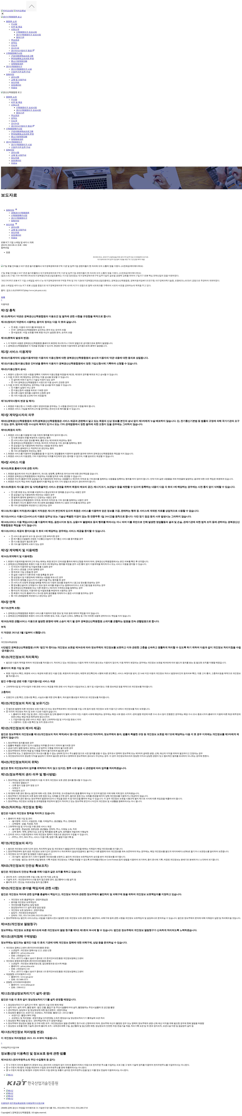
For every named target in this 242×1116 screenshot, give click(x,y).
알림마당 (10, 74)
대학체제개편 (17, 64)
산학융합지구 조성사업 (26, 32)
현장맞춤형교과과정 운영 (22, 58)
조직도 (14, 43)
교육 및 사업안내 (18, 80)
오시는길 (15, 48)
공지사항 (15, 77)
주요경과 (15, 40)
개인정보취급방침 (18, 1103)
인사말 (14, 24)
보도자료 (15, 82)
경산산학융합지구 (14, 66)
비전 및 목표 (16, 27)
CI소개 (14, 45)
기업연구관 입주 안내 (20, 72)
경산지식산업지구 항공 (21, 51)
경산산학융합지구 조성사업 (28, 35)
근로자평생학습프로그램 (22, 56)
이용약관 (5, 1103)
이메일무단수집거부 (35, 1103)
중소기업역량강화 (19, 61)
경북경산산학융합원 (20, 213)
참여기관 (20, 37)
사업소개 (15, 29)
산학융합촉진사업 (14, 53)
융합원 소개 (11, 21)
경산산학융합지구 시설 (21, 69)
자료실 (14, 88)
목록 (3, 297)
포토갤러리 (16, 85)
